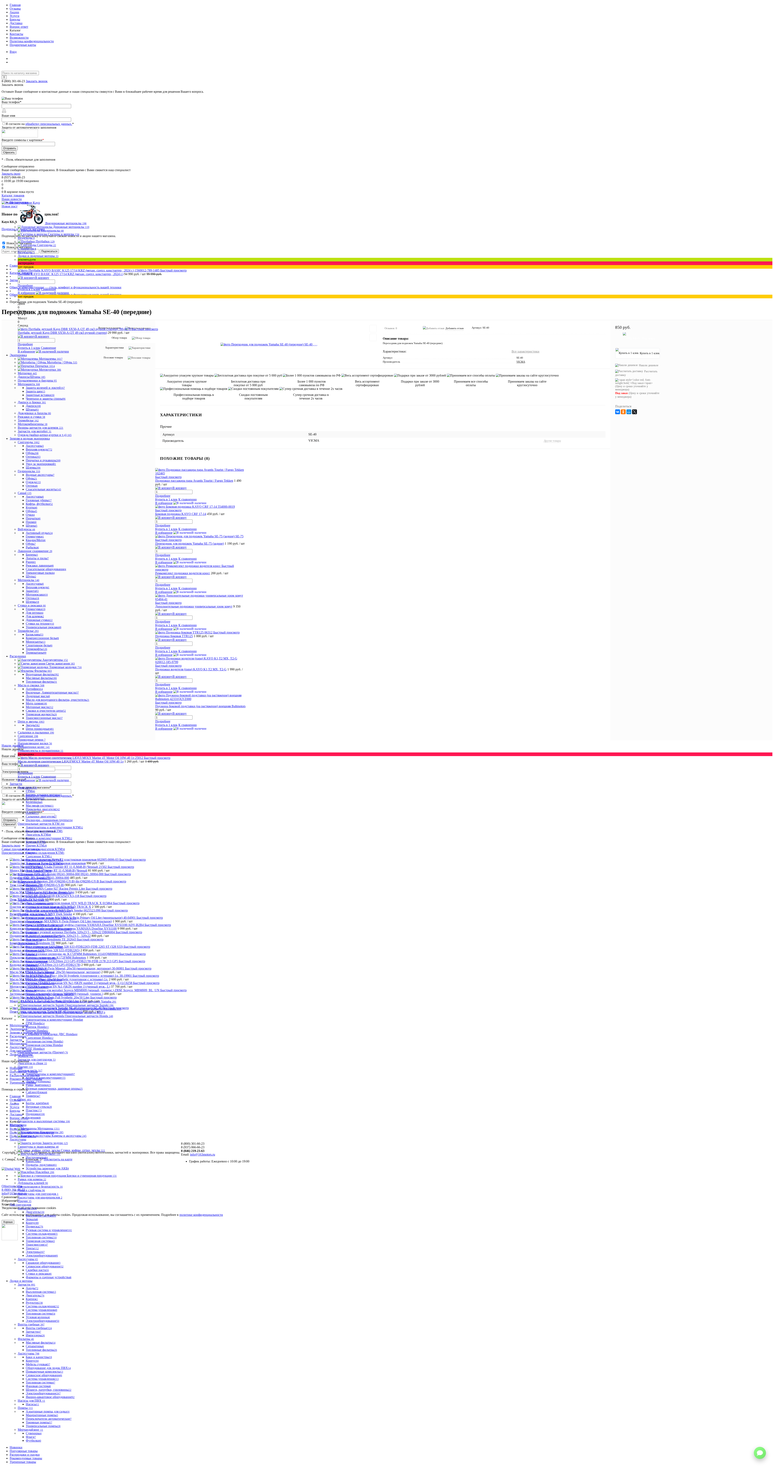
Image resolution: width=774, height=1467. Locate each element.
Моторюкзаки (37, 594)
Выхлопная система (41, 1215)
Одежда (33, 482)
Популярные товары (24, 1451)
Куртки (31, 507)
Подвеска (34, 1226)
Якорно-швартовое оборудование (50, 1397)
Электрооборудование (42, 1255)
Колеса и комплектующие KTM (49, 838)
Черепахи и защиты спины (46, 398)
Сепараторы (35, 1346)
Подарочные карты (23, 45)
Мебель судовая (38, 1364)
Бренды (15, 19)
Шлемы (33, 467)
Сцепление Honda (39, 1037)
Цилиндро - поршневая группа (49, 820)
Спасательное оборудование (46, 569)
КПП (31, 889)
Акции (14, 12)
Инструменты (37, 1157)
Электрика (35, 1252)
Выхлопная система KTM (44, 831)
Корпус (32, 1223)
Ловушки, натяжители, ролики (48, 892)
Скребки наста (37, 1270)
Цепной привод (38, 896)
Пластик (34, 1110)
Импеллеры (35, 1335)
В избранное (26, 292)
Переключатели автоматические (49, 1418)
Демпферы (34, 921)
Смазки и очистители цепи (46, 710)
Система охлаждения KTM (45, 852)
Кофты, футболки (39, 504)
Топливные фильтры (41, 681)
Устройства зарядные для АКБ (47, 1168)
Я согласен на (40, 124)
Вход (13, 51)
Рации (31, 562)
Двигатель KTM (38, 834)
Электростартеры (39, 998)
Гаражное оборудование (43, 1262)
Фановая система (38, 1386)
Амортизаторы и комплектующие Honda (54, 1019)
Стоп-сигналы (37, 987)
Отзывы (15, 8)
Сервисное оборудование (44, 1266)
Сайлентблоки (36, 1092)
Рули (31, 932)
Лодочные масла (38, 696)
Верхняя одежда (39, 449)
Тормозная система (40, 1241)
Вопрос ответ (19, 26)
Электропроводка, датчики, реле (50, 994)
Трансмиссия (37, 1244)
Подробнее (25, 285)
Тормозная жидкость (41, 714)
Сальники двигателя (41, 816)
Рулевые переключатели (44, 979)
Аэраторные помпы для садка (48, 1411)
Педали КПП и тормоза (44, 925)
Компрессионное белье (42, 638)
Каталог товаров (13, 195)
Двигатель (35, 1212)
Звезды (33, 725)
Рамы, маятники (38, 1085)
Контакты (16, 34)
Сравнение (48, 289)
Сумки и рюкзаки (39, 1273)
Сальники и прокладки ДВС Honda (51, 1034)
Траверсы (33, 1096)
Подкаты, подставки (41, 1164)
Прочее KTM (36, 845)
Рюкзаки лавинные (40, 565)
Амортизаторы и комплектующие (50, 1074)
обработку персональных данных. (48, 124)
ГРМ (30, 791)
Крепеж (32, 1299)
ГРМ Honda (35, 1023)
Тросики (34, 940)
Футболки (33, 1440)
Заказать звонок (37, 81)
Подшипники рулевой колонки (49, 929)
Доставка (16, 23)
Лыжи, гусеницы (38, 1081)
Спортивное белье (39, 645)
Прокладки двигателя (43, 809)
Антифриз (34, 689)
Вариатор (34, 885)
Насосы (32, 1404)
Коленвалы (34, 802)
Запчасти (33, 1331)
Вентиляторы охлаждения (44, 947)
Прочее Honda (37, 1030)
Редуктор (34, 1302)
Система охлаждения (42, 1233)
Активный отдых (39, 533)
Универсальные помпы (43, 1426)
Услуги (14, 16)
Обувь (32, 453)
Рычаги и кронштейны (43, 936)
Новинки (16, 1447)
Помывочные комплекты (44, 1371)
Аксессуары (35, 445)
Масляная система (40, 805)
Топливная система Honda (44, 1041)
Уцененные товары (23, 1462)
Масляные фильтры (41, 678)
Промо (31, 522)
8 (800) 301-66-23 (14, 81)
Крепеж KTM (36, 842)
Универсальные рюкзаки (43, 627)
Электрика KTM (38, 871)
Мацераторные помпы (42, 1415)
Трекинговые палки (40, 572)
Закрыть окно (11, 173)
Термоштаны (36, 652)
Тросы (32, 1248)
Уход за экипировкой (41, 464)
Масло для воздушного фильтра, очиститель (57, 699)
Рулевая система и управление (49, 1230)
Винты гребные (39, 1328)
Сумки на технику (40, 623)
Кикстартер (35, 798)
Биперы (32, 554)
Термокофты (36, 649)
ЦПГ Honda (35, 1048)
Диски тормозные (39, 903)
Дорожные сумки (39, 620)
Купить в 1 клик (29, 289)
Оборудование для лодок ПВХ (48, 1368)
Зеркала (32, 1219)
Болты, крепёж (37, 1103)
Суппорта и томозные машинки (50, 907)
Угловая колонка (38, 1317)
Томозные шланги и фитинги (48, 910)
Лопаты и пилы (37, 558)
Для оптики (34, 612)
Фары (31, 990)
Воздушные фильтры (42, 674)
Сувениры (34, 1433)
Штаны (32, 409)
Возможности (19, 37)
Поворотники (37, 969)
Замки (31, 954)
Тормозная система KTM (44, 863)
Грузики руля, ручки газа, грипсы (51, 918)
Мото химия (36, 703)
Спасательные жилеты (43, 489)
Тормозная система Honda (44, 1045)
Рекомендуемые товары (26, 1458)
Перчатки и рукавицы (43, 460)
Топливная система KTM (44, 860)
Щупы (31, 576)
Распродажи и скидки (25, 1454)
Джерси (33, 406)
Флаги (31, 1437)
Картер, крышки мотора (44, 794)
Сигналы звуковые (40, 983)
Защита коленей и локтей (45, 387)
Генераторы (35, 950)
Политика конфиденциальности (32, 41)
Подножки (35, 1114)
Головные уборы (39, 500)
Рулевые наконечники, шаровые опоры (54, 1088)
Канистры (33, 1161)
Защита (32, 591)
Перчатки (33, 518)
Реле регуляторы (38, 976)
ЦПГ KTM (34, 867)
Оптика (33, 456)
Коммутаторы (37, 961)
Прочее (32, 813)
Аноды (32, 1288)
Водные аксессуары (40, 475)
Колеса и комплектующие (46, 1077)
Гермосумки (35, 536)
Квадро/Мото (36, 540)
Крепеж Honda (37, 1027)
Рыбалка (32, 547)
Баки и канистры (39, 1357)
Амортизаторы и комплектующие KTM (54, 827)
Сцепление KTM (39, 856)
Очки (30, 514)
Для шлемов (35, 616)
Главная (15, 5)
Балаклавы (34, 634)
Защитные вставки (40, 395)
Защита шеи (35, 391)
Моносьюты (35, 641)
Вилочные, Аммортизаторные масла (52, 692)
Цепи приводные (40, 728)
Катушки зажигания (41, 958)
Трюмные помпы (39, 1422)
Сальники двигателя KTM (45, 849)
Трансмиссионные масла (44, 718)
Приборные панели (40, 972)
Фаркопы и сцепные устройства (48, 1277)
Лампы (32, 965)
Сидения (33, 1117)
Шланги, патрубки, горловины (48, 1389)
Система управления (41, 1310)
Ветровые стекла (39, 1106)
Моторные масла (39, 707)
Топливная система (41, 1237)
